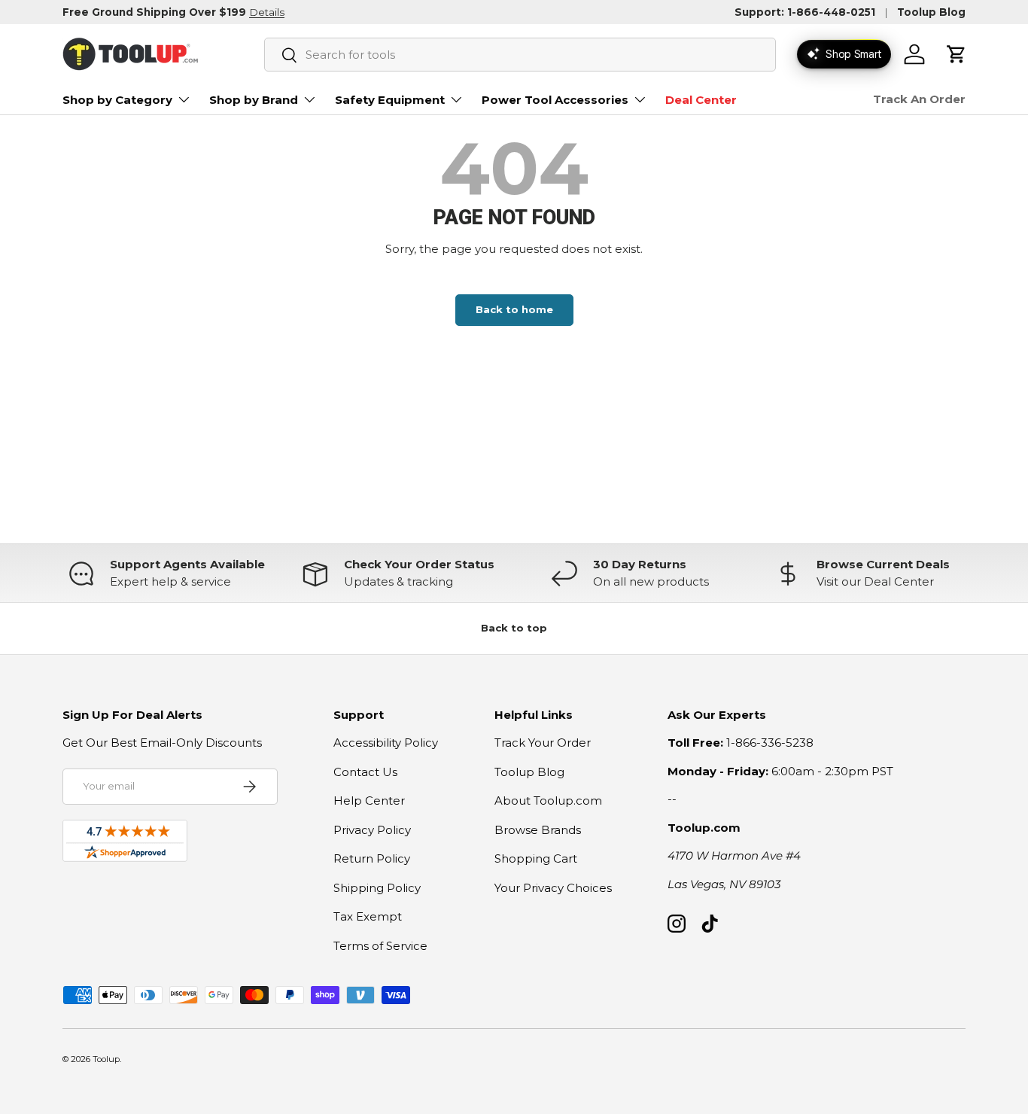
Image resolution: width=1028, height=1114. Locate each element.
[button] (956, 54)
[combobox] (520, 55)
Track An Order (919, 99)
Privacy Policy (372, 830)
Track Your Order (542, 742)
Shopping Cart (535, 858)
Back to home (514, 309)
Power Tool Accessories (555, 100)
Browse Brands (537, 830)
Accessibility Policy (385, 742)
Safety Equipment (390, 100)
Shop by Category (117, 100)
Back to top (514, 628)
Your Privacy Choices (553, 888)
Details (266, 12)
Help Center (369, 800)
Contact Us (365, 772)
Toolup (106, 1059)
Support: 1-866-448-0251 (805, 12)
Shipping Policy (377, 888)
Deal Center (701, 100)
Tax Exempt (367, 916)
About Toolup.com (548, 800)
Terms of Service (380, 946)
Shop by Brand (253, 100)
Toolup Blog (931, 12)
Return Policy (371, 858)
